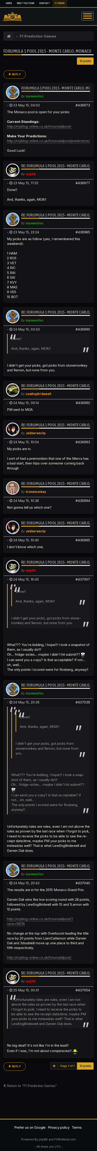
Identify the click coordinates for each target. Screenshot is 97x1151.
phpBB (43, 1139)
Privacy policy (58, 1127)
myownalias (34, 96)
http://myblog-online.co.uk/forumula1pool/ (39, 126)
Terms (77, 1127)
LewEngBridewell (38, 394)
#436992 (83, 403)
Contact (44, 3)
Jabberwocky (36, 433)
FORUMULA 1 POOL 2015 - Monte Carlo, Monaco (47, 51)
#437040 (83, 883)
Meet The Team (25, 3)
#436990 (83, 329)
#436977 (83, 183)
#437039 (83, 702)
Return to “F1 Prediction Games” (31, 1086)
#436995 (83, 540)
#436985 (83, 232)
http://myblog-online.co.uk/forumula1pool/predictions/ (48, 141)
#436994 (83, 501)
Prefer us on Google (30, 1127)
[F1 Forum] (9, 36)
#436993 (83, 442)
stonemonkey (36, 492)
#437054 (83, 990)
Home (9, 3)
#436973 (83, 105)
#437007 (83, 579)
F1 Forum (60, 3)
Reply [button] (16, 74)
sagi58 (31, 174)
